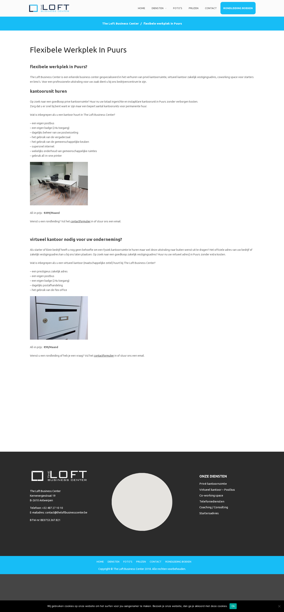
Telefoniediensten (211, 501)
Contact (211, 8)
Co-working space (211, 495)
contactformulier (81, 221)
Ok (233, 606)
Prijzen (193, 8)
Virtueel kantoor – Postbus (217, 489)
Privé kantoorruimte (213, 483)
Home (141, 8)
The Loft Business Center (120, 23)
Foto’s (177, 8)
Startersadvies (209, 513)
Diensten (157, 8)
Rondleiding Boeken (238, 8)
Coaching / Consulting (213, 507)
